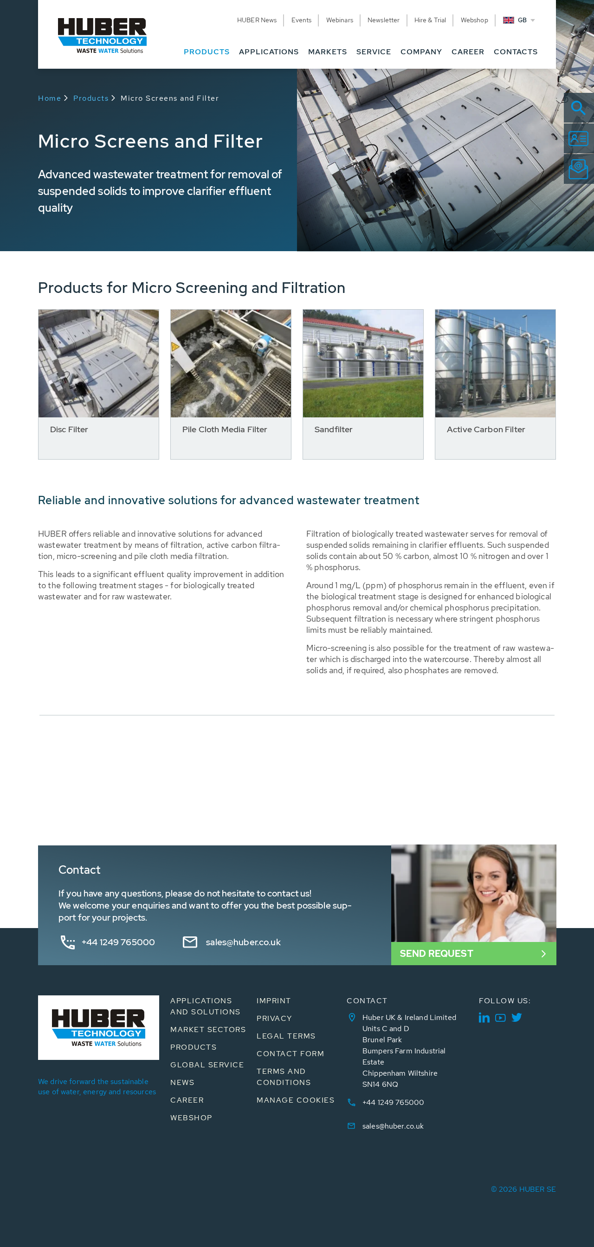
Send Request (436, 954)
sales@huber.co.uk (243, 942)
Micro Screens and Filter (170, 98)
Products (91, 98)
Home (49, 98)
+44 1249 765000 (118, 942)
